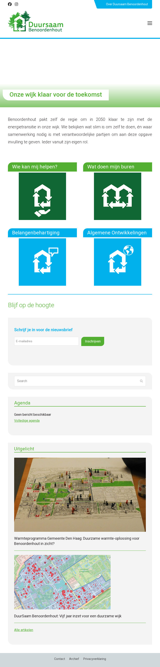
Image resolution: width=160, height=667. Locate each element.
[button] (150, 23)
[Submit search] (141, 381)
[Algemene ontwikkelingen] (117, 262)
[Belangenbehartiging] (42, 262)
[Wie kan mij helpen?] (42, 196)
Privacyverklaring (94, 659)
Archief (74, 659)
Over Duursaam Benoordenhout (127, 4)
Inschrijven (93, 341)
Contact (59, 659)
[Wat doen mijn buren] (117, 196)
